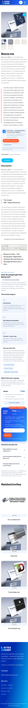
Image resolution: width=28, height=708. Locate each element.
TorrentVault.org (14, 628)
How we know (7, 144)
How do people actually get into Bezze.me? (12, 457)
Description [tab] (7, 160)
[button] (24, 14)
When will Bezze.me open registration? (10, 450)
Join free (7, 435)
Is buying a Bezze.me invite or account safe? (11, 464)
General (11, 154)
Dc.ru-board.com (14, 520)
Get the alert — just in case (10, 140)
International (17, 154)
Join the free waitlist (14, 402)
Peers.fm (14, 556)
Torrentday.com (14, 592)
